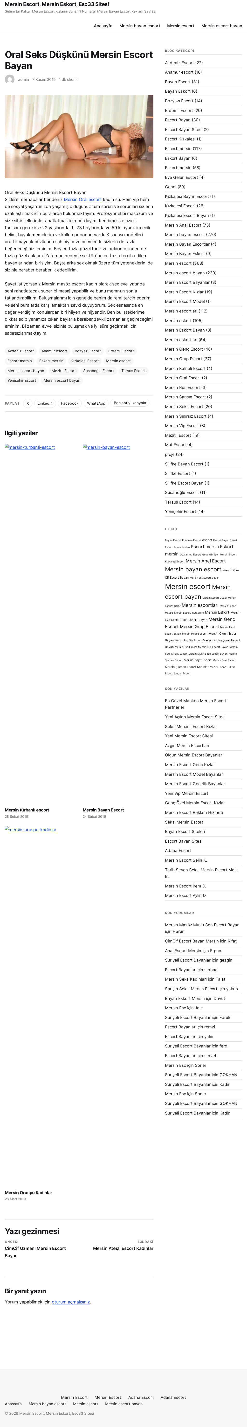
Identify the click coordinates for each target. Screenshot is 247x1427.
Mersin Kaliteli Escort (185, 368)
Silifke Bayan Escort (184, 464)
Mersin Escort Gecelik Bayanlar (195, 783)
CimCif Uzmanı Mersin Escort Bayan (35, 1249)
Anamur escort (54, 351)
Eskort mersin (51, 361)
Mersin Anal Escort (183, 225)
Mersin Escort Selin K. (186, 860)
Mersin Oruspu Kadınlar (28, 1192)
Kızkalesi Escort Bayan (187, 215)
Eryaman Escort (191, 540)
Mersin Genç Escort (184, 349)
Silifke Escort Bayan (184, 483)
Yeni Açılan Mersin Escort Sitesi (195, 716)
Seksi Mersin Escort (184, 822)
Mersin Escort (74, 1397)
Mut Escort (175, 444)
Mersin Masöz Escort (194, 633)
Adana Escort (178, 850)
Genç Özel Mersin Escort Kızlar (195, 802)
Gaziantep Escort (190, 554)
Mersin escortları (181, 311)
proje (170, 454)
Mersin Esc (175, 1007)
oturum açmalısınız (71, 1301)
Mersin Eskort (217, 612)
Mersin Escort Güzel (214, 597)
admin (23, 79)
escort (207, 540)
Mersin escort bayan (221, 25)
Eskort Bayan (178, 158)
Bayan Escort (178, 81)
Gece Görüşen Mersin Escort (219, 554)
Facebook (69, 403)
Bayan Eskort (178, 91)
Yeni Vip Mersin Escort (186, 793)
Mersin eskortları (181, 339)
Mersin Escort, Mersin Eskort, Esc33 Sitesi (57, 4)
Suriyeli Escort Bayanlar (188, 960)
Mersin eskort (178, 320)
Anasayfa (103, 25)
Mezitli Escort (64, 370)
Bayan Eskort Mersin (185, 998)
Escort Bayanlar (180, 969)
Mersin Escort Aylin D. (186, 895)
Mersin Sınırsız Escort (185, 416)
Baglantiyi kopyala (130, 403)
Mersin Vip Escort (182, 425)
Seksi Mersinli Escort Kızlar (191, 726)
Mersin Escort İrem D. (185, 886)
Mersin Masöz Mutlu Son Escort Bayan (202, 924)
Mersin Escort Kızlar (184, 292)
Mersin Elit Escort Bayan (204, 577)
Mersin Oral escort (83, 199)
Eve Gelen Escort (181, 177)
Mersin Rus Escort (182, 387)
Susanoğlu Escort (98, 370)
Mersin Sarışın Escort (185, 397)
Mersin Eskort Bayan (185, 330)
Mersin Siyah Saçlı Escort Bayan (207, 653)
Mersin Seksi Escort (184, 406)
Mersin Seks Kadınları (186, 979)
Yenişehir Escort (21, 380)
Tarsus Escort (133, 370)
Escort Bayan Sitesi (183, 129)
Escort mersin (19, 361)
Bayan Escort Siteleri (185, 831)
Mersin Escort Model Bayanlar (194, 774)
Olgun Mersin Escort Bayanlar (193, 755)
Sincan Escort (182, 673)
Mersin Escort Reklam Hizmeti (194, 812)
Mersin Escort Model (185, 301)
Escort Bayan (178, 120)
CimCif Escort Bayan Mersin (192, 941)
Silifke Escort (177, 473)
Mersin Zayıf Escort (198, 660)
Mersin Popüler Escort (188, 640)
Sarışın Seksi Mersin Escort (191, 988)
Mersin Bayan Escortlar (187, 244)
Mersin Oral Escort (183, 377)
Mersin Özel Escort (224, 660)
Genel (170, 186)
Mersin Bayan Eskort (185, 253)
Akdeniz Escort (20, 351)
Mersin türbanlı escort (27, 809)
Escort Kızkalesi (180, 139)
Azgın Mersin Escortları (187, 745)
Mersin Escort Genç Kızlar (190, 764)
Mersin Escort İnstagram (189, 612)
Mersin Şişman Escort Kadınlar (187, 667)
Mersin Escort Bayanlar (187, 282)
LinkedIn (45, 403)
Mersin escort (180, 25)
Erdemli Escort (121, 351)
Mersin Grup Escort (183, 358)
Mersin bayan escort (139, 25)
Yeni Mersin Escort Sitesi (189, 736)
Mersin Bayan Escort (103, 809)
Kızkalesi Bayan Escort (187, 196)
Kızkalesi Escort (85, 361)
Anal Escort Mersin (183, 950)
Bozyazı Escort (88, 351)
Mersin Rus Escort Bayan (213, 647)
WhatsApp (96, 403)
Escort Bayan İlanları (177, 547)
